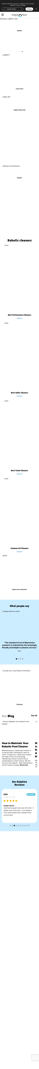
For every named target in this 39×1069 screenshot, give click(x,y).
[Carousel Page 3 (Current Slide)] (14, 825)
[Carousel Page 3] (20, 51)
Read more (24, 765)
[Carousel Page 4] (22, 658)
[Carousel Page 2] (18, 51)
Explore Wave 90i (19, 110)
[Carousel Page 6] (20, 825)
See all (34, 715)
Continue (29, 9)
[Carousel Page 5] (18, 825)
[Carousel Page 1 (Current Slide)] (16, 658)
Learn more (19, 89)
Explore (19, 30)
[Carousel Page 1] (16, 51)
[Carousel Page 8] (24, 825)
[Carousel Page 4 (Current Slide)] (22, 51)
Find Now (19, 704)
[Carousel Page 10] (29, 825)
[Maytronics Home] (19, 14)
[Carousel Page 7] (22, 825)
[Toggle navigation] (2, 14)
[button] (12, 9)
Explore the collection (19, 589)
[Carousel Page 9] (26, 825)
